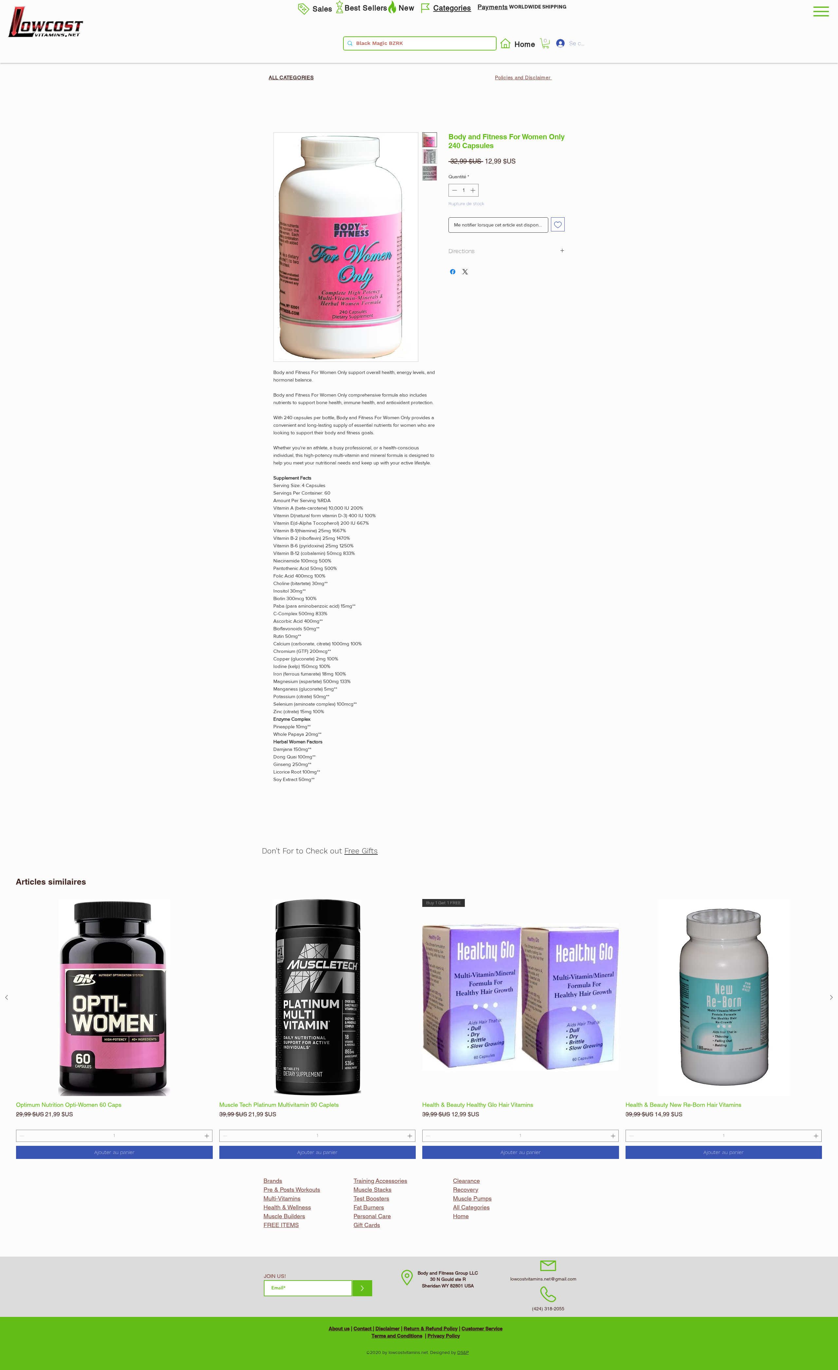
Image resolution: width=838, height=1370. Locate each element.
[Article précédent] (6, 997)
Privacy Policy (444, 1336)
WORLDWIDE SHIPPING (537, 7)
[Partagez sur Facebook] (453, 272)
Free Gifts (361, 851)
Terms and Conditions (397, 1336)
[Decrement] (21, 1136)
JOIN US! (275, 1276)
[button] (821, 11)
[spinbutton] (114, 1136)
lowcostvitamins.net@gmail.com (543, 1279)
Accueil (282, 108)
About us (339, 1328)
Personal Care (372, 1216)
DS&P (463, 1352)
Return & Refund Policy (431, 1328)
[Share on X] (465, 272)
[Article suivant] (831, 997)
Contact (363, 1328)
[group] (419, 1029)
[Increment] (207, 1136)
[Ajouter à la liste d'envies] (558, 224)
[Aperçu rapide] (114, 997)
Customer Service (482, 1328)
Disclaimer (387, 1328)
